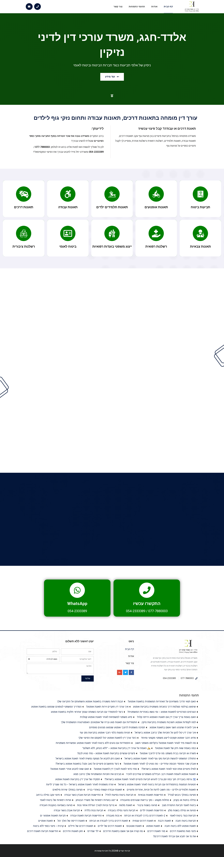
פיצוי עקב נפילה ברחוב (48, 794)
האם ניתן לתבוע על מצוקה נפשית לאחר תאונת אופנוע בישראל (88, 758)
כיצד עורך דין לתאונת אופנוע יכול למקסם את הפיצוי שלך (107, 737)
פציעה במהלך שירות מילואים (68, 789)
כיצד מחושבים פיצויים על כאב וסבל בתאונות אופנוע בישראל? (87, 763)
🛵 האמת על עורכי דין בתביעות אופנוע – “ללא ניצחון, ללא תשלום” (116, 748)
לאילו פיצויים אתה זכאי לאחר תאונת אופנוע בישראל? (168, 768)
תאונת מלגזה (125, 805)
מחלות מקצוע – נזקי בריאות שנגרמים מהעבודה (144, 799)
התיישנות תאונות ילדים (152, 810)
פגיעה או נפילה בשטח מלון (182, 810)
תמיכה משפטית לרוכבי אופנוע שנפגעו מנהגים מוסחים (117, 727)
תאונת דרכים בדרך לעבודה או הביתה (108, 820)
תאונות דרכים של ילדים (110, 825)
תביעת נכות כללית (94, 810)
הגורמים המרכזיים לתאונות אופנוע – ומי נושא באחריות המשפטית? (161, 711)
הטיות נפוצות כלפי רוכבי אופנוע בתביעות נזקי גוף (105, 732)
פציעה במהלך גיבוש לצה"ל (182, 794)
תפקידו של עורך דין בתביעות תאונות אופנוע (77, 779)
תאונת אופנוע (153, 825)
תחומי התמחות (137, 6)
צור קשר (118, 6)
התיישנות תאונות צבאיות (150, 794)
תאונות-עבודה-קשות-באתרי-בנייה (104, 789)
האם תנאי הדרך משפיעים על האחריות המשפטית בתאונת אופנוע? (162, 701)
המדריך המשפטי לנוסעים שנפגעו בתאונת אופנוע (56, 706)
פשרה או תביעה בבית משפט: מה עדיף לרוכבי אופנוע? (168, 753)
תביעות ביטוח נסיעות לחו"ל (119, 794)
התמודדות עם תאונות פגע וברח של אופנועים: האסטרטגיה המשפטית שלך (99, 722)
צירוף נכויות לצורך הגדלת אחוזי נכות (95, 805)
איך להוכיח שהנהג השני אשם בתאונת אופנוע (173, 727)
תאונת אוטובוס (134, 825)
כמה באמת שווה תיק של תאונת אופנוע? (175, 748)
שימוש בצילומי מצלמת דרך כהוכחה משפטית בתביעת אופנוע (164, 706)
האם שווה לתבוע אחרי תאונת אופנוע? (69, 768)
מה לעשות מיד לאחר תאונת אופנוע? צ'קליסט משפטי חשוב (165, 742)
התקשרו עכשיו (146, 603)
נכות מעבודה (112, 815)
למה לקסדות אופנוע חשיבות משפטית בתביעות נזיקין (169, 722)
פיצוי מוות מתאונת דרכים (183, 831)
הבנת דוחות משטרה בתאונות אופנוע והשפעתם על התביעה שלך (90, 701)
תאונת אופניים (45, 820)
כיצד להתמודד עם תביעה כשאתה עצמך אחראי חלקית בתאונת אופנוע (87, 711)
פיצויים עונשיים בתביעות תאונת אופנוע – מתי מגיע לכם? (106, 753)
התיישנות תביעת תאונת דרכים (42, 831)
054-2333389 (135, 611)
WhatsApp (77, 603)
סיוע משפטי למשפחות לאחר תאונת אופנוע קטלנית (106, 716)
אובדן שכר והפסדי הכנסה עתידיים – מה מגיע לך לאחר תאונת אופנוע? (160, 763)
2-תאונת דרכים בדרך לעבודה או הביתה (144, 815)
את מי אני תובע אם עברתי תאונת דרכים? (174, 836)
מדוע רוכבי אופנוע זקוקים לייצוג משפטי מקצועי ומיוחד (168, 737)
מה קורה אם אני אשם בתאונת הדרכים (123, 831)
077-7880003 (158, 611)
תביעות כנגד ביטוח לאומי (183, 815)
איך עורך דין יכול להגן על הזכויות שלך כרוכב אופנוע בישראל (165, 732)
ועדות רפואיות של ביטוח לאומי (55, 799)
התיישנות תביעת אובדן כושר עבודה (82, 794)
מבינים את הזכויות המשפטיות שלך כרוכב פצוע (97, 774)
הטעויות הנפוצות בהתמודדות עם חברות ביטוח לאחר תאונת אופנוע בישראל (157, 784)
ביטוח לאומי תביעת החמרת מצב (179, 805)
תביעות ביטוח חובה (186, 820)
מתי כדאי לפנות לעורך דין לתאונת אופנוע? (115, 768)
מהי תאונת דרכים (156, 831)
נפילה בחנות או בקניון (185, 799)
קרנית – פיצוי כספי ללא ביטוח (48, 825)
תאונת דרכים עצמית (143, 820)
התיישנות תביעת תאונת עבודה (86, 815)
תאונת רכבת (164, 820)
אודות (154, 6)
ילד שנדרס (93, 831)
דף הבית (168, 6)
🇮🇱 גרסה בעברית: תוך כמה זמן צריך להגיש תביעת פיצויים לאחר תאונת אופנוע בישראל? (150, 779)
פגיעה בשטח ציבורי (147, 805)
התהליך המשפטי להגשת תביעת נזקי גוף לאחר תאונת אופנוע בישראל (160, 758)
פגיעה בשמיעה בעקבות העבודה (56, 805)
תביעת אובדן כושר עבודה (67, 810)
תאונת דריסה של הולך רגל (71, 820)
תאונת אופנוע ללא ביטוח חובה (180, 825)
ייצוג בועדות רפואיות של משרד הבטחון (96, 799)
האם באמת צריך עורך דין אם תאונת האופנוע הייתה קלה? (166, 716)
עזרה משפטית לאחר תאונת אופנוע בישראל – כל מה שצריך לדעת (80, 784)
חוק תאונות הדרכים (73, 831)
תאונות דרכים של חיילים (80, 825)
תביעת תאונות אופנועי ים (53, 815)
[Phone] (37, 6)
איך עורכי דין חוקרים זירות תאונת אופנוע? (107, 706)
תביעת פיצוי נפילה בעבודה (121, 810)
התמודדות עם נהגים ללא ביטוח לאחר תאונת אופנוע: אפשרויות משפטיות (93, 742)
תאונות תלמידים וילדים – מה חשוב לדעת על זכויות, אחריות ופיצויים (161, 789)
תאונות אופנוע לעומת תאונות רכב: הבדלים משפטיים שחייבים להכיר (161, 774)
